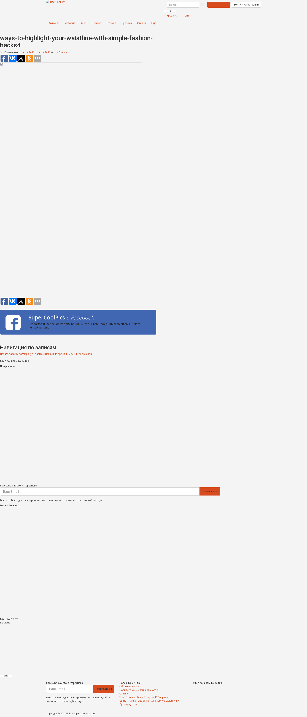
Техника (111, 23)
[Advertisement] (78, 258)
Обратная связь (129, 686)
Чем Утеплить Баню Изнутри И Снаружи (143, 697)
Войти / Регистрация (246, 4)
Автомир (54, 23)
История (70, 23)
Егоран (63, 52)
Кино (83, 23)
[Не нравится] (174, 11)
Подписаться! (210, 491)
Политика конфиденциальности (138, 690)
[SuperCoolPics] (55, 2)
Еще (154, 23)
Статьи (141, 23)
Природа (126, 23)
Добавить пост (219, 4)
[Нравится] (166, 11)
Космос (96, 23)
